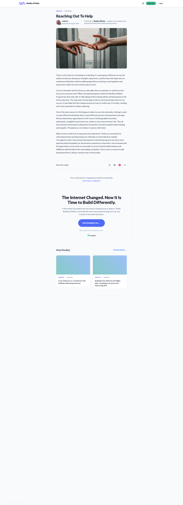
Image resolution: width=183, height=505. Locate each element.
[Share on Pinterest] (120, 165)
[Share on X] (109, 165)
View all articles (120, 250)
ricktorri (65, 21)
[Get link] (125, 165)
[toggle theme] (143, 3)
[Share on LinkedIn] (114, 165)
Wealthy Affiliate (99, 21)
